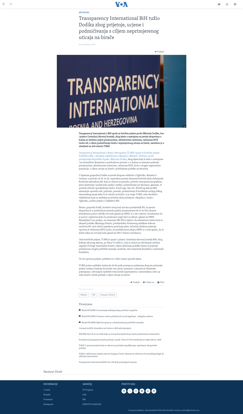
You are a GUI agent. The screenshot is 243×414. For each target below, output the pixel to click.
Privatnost (48, 400)
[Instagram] (227, 4)
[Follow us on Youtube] (141, 391)
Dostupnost (48, 405)
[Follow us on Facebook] (124, 391)
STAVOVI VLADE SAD (92, 405)
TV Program (88, 390)
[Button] (159, 51)
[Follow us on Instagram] (136, 391)
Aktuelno (84, 13)
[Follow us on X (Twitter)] (129, 391)
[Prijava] (153, 391)
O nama (47, 390)
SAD (84, 395)
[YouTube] (219, 4)
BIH (84, 400)
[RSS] (148, 391)
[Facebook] (235, 4)
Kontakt (47, 395)
